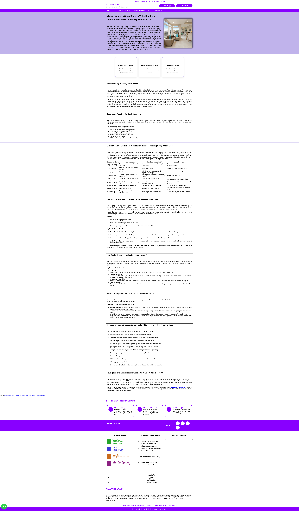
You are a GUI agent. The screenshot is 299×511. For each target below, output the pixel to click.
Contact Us (158, 10)
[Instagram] (183, 423)
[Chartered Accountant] (140, 409)
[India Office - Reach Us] (109, 463)
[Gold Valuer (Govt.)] (169, 409)
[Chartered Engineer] (110, 409)
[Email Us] (109, 456)
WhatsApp (116, 440)
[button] (115, 10)
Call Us (115, 448)
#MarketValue (23, 395)
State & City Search (139, 10)
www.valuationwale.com (178, 387)
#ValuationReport (41, 395)
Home (108, 10)
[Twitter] (178, 428)
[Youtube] (178, 423)
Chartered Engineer (121, 408)
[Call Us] (109, 449)
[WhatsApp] (109, 441)
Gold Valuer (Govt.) (179, 408)
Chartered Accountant (151, 408)
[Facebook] (188, 423)
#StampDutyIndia (31, 395)
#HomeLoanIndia (14, 395)
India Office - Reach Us (121, 462)
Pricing (150, 10)
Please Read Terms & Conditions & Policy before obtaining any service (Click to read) (149, 505)
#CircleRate (7, 395)
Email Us (116, 455)
